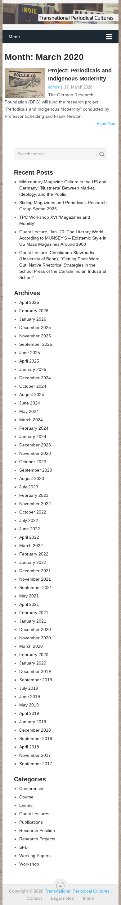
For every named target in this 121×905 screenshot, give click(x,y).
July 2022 (28, 520)
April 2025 (29, 361)
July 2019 (28, 688)
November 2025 (35, 335)
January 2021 (32, 621)
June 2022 (29, 528)
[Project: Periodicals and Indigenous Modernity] (25, 83)
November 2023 (35, 453)
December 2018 (35, 730)
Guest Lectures (34, 813)
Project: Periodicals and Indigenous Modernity (80, 74)
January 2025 (32, 369)
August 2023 (31, 478)
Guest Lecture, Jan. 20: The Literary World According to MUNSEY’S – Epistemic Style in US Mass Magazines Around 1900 (62, 238)
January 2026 (32, 319)
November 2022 (35, 503)
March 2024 (31, 419)
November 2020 (35, 637)
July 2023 (28, 486)
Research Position (37, 830)
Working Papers (35, 855)
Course (26, 796)
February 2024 (33, 428)
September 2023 (35, 470)
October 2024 (32, 386)
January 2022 (32, 562)
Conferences (31, 788)
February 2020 (33, 654)
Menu (14, 36)
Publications (31, 822)
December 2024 (35, 377)
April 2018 (29, 746)
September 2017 (35, 763)
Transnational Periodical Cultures (78, 891)
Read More (106, 123)
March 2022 (31, 545)
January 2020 (32, 662)
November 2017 (35, 755)
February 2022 (33, 553)
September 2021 (35, 587)
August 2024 (31, 394)
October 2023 (32, 461)
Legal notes (62, 898)
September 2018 (35, 738)
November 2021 (35, 579)
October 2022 (32, 512)
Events (26, 805)
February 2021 (33, 612)
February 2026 (33, 310)
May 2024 (29, 411)
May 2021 (29, 595)
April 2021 (29, 604)
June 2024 (29, 402)
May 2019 (29, 704)
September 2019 (35, 679)
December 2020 (35, 629)
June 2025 (29, 352)
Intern (88, 898)
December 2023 (35, 444)
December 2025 (35, 327)
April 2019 (29, 713)
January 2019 (32, 721)
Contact (34, 898)
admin (53, 87)
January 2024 (32, 436)
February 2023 (33, 495)
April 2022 (29, 537)
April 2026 (29, 302)
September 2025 (35, 344)
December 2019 (35, 671)
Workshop (29, 864)
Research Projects (37, 838)
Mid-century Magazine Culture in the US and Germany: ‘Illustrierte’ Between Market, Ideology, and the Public (62, 188)
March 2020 (31, 646)
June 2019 (29, 696)
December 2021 (35, 570)
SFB (23, 847)
